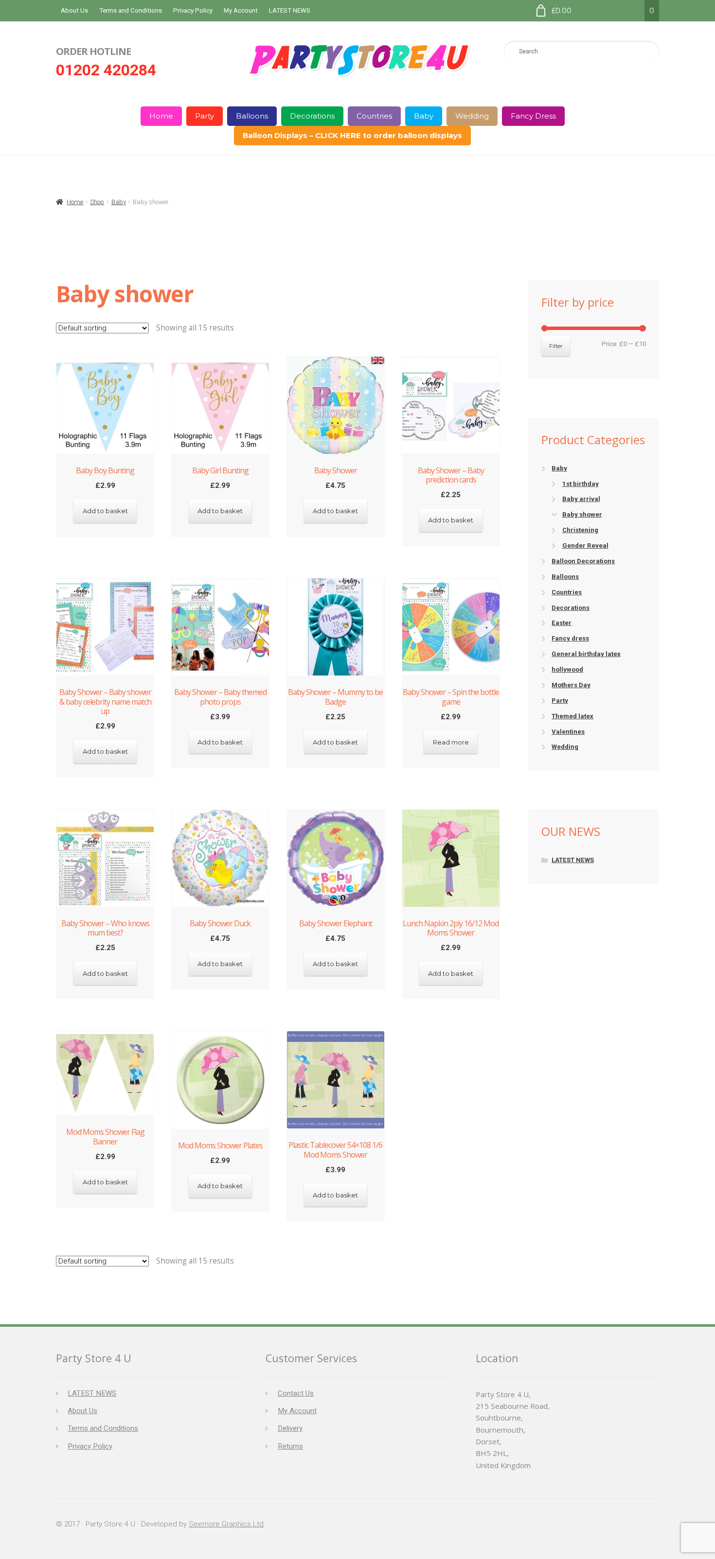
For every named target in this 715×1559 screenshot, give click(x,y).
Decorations (312, 116)
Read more (451, 742)
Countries (374, 116)
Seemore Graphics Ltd (226, 1524)
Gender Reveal (585, 545)
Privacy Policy (193, 10)
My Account (241, 10)
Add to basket (105, 511)
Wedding (472, 116)
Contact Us (296, 1393)
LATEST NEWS (289, 10)
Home (161, 116)
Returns (290, 1446)
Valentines (568, 731)
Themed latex (572, 716)
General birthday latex (586, 654)
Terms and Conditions (130, 10)
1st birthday (580, 483)
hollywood (567, 669)
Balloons (252, 116)
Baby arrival (581, 498)
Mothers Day (571, 685)
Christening (580, 530)
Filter (556, 346)
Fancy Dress (533, 116)
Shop (97, 202)
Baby (423, 116)
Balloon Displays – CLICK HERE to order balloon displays (352, 135)
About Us (74, 10)
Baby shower (582, 514)
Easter (562, 622)
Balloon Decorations (583, 561)
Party (204, 116)
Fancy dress (570, 638)
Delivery (290, 1428)
